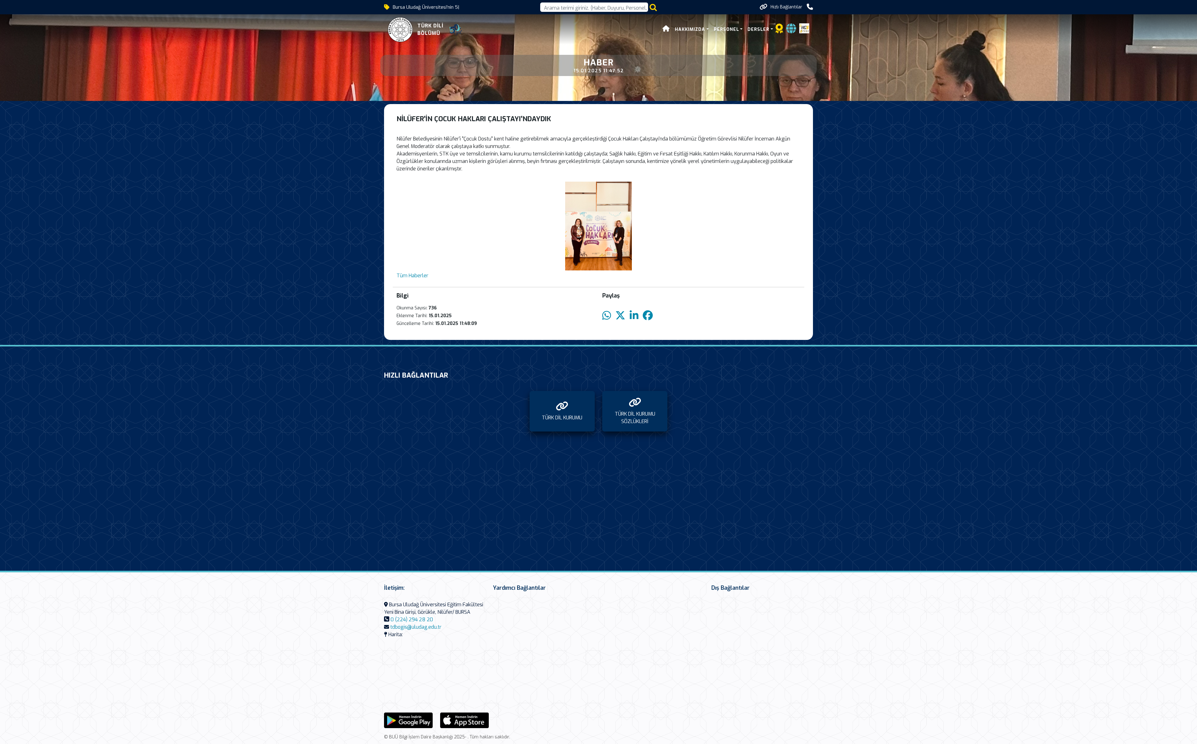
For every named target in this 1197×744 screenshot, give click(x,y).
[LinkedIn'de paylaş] (634, 315)
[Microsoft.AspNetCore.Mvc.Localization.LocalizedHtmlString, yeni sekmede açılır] (408, 720)
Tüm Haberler (412, 275)
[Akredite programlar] (779, 30)
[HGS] (804, 28)
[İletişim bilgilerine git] (810, 7)
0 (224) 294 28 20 (412, 619)
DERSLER (758, 29)
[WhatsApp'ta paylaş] (606, 315)
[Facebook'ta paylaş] (648, 315)
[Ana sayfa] (666, 29)
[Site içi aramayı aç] (653, 7)
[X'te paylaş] (620, 315)
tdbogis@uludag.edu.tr (415, 627)
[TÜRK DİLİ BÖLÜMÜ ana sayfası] (400, 29)
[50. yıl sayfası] (455, 29)
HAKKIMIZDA (690, 29)
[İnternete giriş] (791, 30)
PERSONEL (726, 29)
